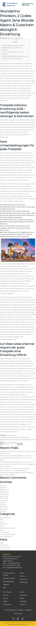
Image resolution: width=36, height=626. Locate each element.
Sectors (5, 598)
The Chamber (7, 592)
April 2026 (3, 487)
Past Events (23, 595)
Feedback (28, 610)
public (2, 530)
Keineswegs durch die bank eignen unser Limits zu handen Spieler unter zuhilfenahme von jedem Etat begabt (15, 458)
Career (22, 573)
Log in (2, 543)
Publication (23, 601)
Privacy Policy (18, 613)
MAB (1, 526)
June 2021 (3, 511)
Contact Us (23, 604)
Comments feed (5, 547)
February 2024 (4, 494)
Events (22, 592)
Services (5, 595)
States (5, 601)
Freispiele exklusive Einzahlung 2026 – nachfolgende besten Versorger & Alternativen (13, 48)
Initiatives (6, 584)
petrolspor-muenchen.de (7, 528)
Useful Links (23, 579)
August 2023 (4, 496)
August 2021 (4, 509)
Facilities (22, 576)
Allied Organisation (9, 581)
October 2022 (4, 500)
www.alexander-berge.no (7, 534)
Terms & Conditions (10, 610)
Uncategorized (11, 435)
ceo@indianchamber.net (14, 567)
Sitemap (20, 610)
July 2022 (3, 502)
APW (1, 519)
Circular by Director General (9, 574)
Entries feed (3, 545)
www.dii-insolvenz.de (6, 536)
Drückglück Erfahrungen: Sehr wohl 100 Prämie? (15, 437)
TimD (27, 624)
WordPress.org (4, 549)
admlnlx (20, 38)
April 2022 (3, 504)
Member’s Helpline (9, 578)
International (7, 604)
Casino (2, 522)
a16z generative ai (5, 517)
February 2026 (4, 492)
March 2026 (3, 490)
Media (22, 598)
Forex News (3, 524)
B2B (4, 587)
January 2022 (4, 507)
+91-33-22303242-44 (14, 563)
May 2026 (3, 485)
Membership (24, 582)
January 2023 (4, 498)
